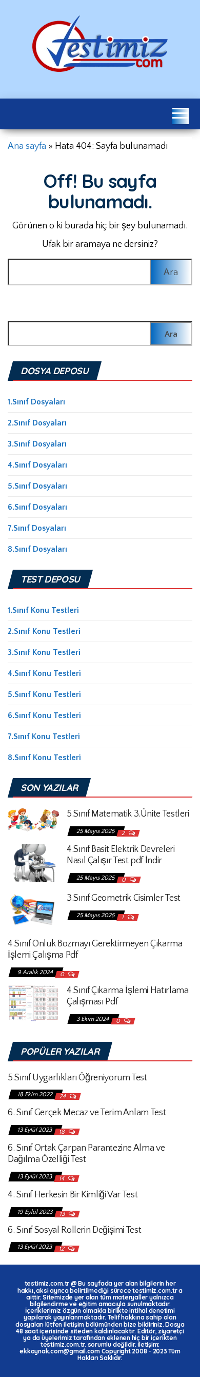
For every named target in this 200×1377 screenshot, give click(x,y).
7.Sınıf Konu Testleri (44, 736)
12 (62, 1249)
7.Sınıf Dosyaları (37, 528)
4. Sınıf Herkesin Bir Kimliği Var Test (72, 1195)
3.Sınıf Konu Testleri (44, 652)
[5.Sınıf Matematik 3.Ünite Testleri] (33, 819)
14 (62, 1178)
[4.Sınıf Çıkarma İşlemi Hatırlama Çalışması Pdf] (33, 1002)
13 (62, 1214)
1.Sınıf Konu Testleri (43, 610)
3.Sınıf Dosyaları (37, 444)
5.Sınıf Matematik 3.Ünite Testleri (128, 814)
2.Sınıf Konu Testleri (44, 631)
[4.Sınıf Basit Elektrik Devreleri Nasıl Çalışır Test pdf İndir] (33, 862)
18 (62, 1132)
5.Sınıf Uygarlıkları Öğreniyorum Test (77, 1078)
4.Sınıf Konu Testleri (44, 673)
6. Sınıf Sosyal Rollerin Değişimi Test (74, 1230)
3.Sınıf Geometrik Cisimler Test (124, 898)
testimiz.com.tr (47, 1283)
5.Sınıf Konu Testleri (44, 694)
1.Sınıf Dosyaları (36, 401)
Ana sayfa (27, 146)
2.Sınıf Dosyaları (37, 423)
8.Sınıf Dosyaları (37, 549)
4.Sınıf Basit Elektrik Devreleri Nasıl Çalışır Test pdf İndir (120, 855)
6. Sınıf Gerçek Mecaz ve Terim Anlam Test (87, 1113)
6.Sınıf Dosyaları (37, 507)
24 (63, 1096)
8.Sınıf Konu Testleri (44, 757)
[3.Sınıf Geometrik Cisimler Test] (33, 909)
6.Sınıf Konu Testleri (44, 715)
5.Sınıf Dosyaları (37, 486)
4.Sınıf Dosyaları (37, 465)
